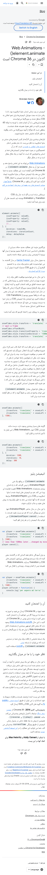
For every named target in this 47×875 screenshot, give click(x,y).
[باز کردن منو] (41, 3)
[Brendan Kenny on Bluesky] (28, 103)
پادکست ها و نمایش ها (37, 828)
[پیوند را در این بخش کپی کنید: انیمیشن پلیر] (27, 473)
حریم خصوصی (33, 863)
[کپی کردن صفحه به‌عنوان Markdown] (33, 64)
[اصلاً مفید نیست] (26, 42)
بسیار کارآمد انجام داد (37, 271)
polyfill (20, 646)
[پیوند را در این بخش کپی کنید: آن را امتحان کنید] (22, 603)
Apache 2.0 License (20, 770)
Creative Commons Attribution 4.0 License (24, 767)
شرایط (42, 863)
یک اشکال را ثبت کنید (37, 800)
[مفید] (30, 42)
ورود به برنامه (8, 3)
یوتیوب (42, 843)
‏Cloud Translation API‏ (23, 23)
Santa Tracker (23, 260)
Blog (42, 11)
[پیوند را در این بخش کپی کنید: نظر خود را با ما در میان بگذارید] (5, 654)
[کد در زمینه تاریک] (39, 210)
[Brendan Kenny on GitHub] (32, 103)
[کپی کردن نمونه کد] (43, 210)
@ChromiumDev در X (36, 839)
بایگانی (42, 824)
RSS (43, 852)
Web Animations (37, 163)
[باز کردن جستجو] (22, 3)
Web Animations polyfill (21, 622)
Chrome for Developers (35, 37)
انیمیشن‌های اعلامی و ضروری (34, 146)
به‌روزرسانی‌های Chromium (35, 815)
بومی (22, 642)
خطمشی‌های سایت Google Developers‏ (18, 773)
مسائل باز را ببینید (39, 804)
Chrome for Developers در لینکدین (31, 848)
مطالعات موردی (39, 820)
